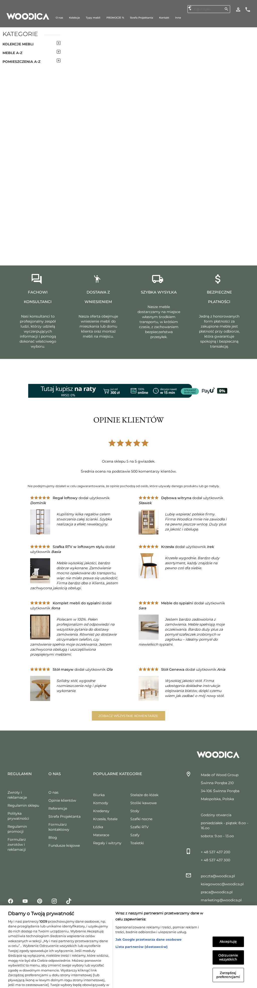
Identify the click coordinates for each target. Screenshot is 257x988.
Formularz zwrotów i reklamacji (17, 844)
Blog (52, 837)
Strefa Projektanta (64, 816)
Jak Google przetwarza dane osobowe (148, 915)
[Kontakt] (248, 9)
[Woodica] (27, 16)
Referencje (57, 808)
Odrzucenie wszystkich (228, 932)
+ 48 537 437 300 (215, 860)
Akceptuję (228, 917)
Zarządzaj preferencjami (228, 950)
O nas (53, 792)
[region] (128, 934)
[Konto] (238, 9)
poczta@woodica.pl (218, 876)
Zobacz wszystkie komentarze (128, 716)
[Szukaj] (226, 9)
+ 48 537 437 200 (215, 852)
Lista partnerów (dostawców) (141, 922)
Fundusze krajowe (64, 845)
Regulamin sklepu (23, 805)
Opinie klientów (62, 800)
